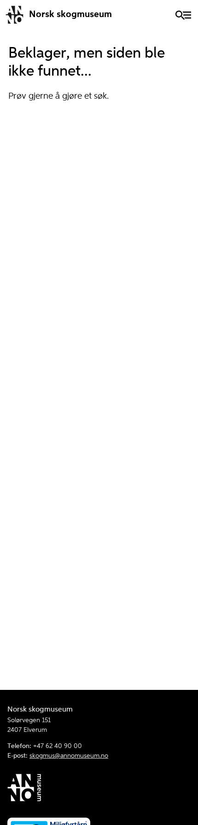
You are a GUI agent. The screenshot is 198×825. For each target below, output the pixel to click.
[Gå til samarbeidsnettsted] (99, 789)
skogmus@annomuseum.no (68, 756)
